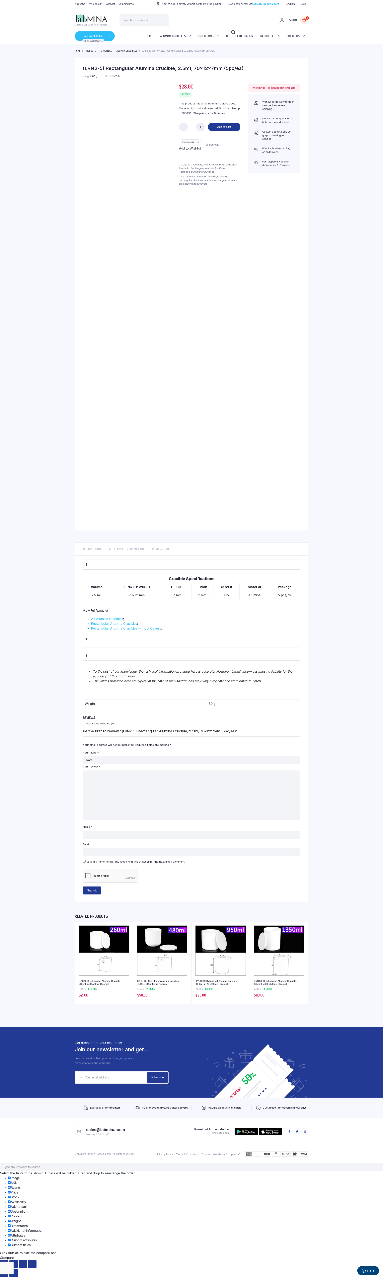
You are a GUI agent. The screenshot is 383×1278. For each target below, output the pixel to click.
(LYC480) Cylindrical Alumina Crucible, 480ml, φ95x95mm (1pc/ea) (158, 982)
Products (90, 50)
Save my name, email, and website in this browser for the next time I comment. (135, 861)
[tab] (92, 549)
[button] (190, 142)
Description (92, 549)
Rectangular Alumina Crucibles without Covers (126, 628)
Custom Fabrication (239, 36)
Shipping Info (126, 3)
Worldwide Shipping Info (227, 1154)
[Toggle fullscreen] (23, 1264)
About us (293, 36)
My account (95, 3)
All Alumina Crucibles (107, 619)
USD (303, 3)
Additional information (126, 549)
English (290, 3)
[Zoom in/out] (32, 1264)
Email (87, 844)
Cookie (206, 1154)
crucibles (222, 176)
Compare (214, 144)
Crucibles (106, 50)
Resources (267, 36)
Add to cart (224, 126)
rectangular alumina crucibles (196, 180)
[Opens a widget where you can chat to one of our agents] (368, 1271)
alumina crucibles (206, 176)
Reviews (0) (160, 549)
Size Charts (206, 36)
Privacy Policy (165, 1154)
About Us (80, 3)
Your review (91, 766)
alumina (190, 176)
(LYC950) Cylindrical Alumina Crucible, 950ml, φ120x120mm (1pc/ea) (216, 982)
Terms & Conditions (187, 1154)
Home (149, 36)
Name (87, 826)
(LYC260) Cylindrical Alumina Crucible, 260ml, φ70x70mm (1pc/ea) (100, 982)
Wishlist (110, 3)
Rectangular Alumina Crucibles (196, 171)
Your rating (91, 752)
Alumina (197, 164)
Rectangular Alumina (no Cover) (209, 168)
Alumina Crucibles (173, 36)
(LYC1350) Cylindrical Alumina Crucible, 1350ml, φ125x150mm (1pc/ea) (275, 982)
